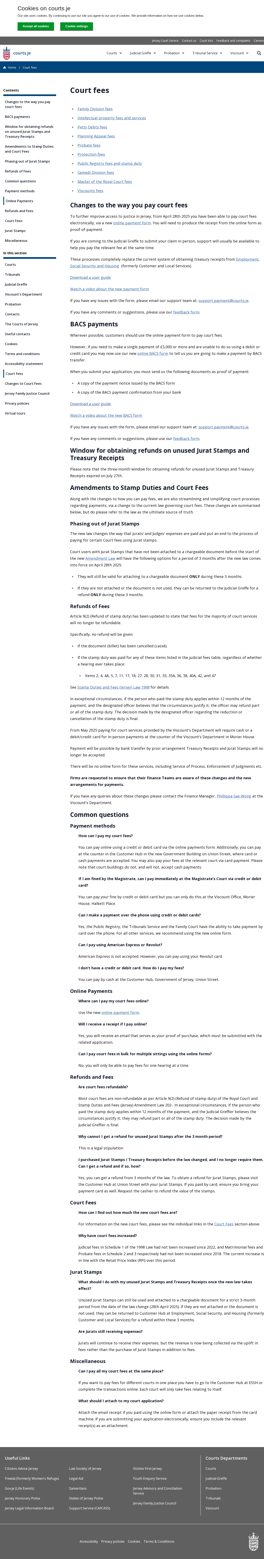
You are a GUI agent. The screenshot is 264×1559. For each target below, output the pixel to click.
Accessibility (89, 1541)
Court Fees (223, 1224)
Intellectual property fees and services (112, 117)
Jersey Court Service (165, 41)
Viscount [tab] (237, 53)
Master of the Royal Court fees (105, 181)
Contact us (189, 41)
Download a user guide (90, 277)
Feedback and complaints (233, 41)
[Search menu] (259, 53)
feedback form (186, 312)
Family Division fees (95, 108)
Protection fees (91, 154)
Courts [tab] (112, 53)
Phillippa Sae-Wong (234, 796)
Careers (259, 41)
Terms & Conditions (159, 1541)
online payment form (132, 222)
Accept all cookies (36, 26)
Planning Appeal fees (96, 136)
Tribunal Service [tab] (205, 53)
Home (12, 67)
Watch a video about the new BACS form (106, 415)
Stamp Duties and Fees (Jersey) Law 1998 (113, 687)
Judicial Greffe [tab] (140, 53)
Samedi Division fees (96, 172)
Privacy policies (113, 1541)
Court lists (206, 41)
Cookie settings (76, 26)
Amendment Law (100, 558)
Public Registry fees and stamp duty (110, 163)
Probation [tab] (172, 53)
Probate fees (89, 145)
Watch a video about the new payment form (109, 288)
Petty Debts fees (92, 127)
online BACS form (152, 353)
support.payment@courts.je (223, 300)
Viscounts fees (90, 190)
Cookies (134, 1541)
